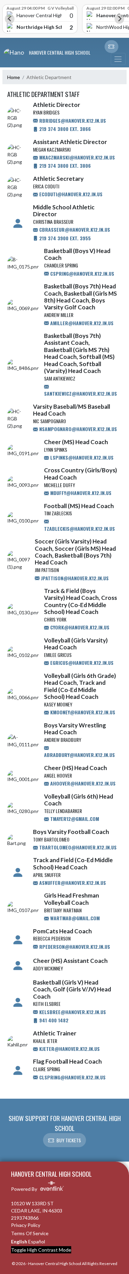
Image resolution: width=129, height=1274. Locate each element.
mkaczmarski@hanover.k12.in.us (76, 157)
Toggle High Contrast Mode (41, 1250)
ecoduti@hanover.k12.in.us (70, 194)
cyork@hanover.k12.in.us (79, 627)
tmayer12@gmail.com (74, 818)
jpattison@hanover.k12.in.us (74, 578)
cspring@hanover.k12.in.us (81, 273)
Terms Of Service (30, 1233)
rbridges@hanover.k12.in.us (72, 120)
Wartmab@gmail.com (74, 918)
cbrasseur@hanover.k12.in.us (74, 229)
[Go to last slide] (9, 19)
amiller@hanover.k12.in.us (81, 323)
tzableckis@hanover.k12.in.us (79, 528)
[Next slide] (119, 19)
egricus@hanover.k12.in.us (81, 662)
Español (36, 1241)
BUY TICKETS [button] (68, 1140)
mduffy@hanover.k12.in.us (80, 492)
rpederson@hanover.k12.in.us (74, 946)
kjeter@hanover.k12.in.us (69, 1048)
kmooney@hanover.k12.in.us (82, 712)
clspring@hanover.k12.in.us (72, 1077)
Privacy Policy (25, 1225)
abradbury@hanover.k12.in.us (79, 754)
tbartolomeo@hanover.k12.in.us (77, 847)
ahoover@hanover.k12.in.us (82, 783)
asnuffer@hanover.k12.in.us (72, 882)
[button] (111, 46)
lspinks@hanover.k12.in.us (81, 457)
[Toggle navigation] (118, 59)
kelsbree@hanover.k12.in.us (72, 1011)
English (19, 1241)
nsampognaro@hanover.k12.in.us (77, 428)
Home (13, 77)
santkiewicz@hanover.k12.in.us (80, 393)
